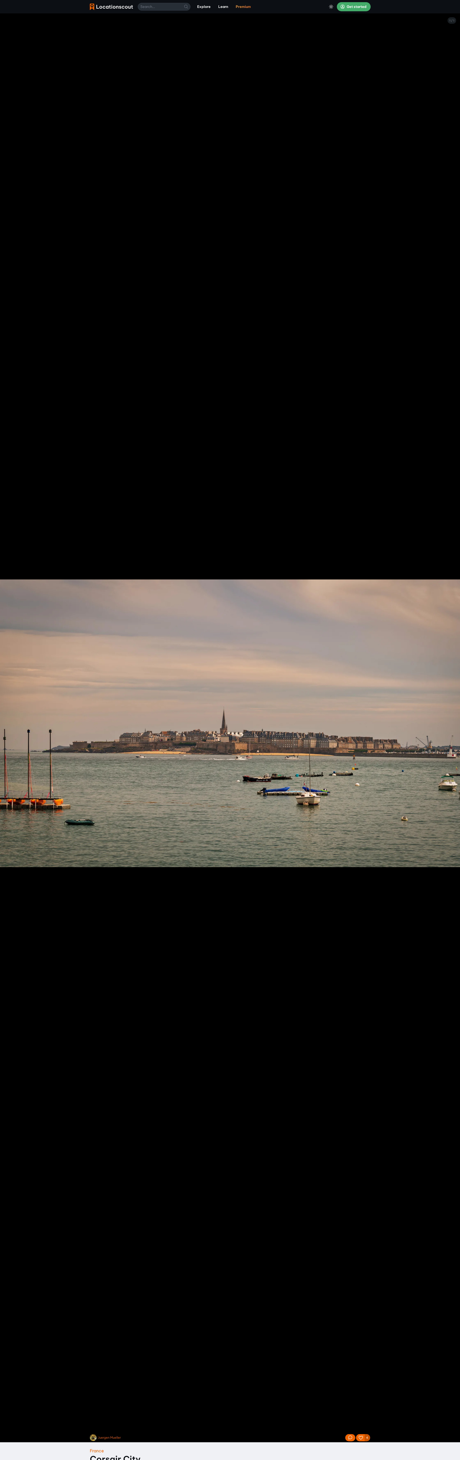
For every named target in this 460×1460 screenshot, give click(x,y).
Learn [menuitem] (223, 7)
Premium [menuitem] (243, 7)
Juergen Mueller (109, 1437)
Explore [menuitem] (204, 7)
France (97, 1451)
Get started (356, 7)
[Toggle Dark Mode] (331, 6)
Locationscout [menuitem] (111, 6)
